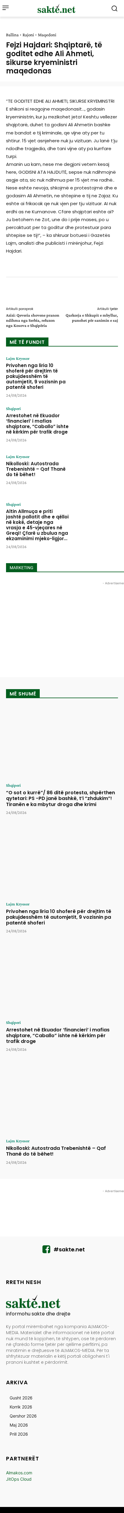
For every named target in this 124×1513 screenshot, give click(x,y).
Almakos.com (19, 1472)
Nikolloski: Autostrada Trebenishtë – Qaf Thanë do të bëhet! (36, 469)
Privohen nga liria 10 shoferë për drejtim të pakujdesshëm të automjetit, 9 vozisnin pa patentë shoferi (36, 376)
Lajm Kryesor (17, 358)
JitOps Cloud (19, 1479)
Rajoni (28, 34)
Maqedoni (47, 34)
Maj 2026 (19, 1425)
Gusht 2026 (21, 1397)
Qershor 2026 (23, 1415)
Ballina (12, 34)
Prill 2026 (19, 1434)
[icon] (46, 1250)
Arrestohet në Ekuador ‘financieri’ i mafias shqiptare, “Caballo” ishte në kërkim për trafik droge (37, 423)
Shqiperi (13, 408)
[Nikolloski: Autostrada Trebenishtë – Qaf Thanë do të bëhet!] (95, 473)
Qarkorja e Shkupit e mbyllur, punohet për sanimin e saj (92, 318)
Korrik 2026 (21, 1406)
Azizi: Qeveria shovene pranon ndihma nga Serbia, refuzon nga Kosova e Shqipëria (32, 320)
